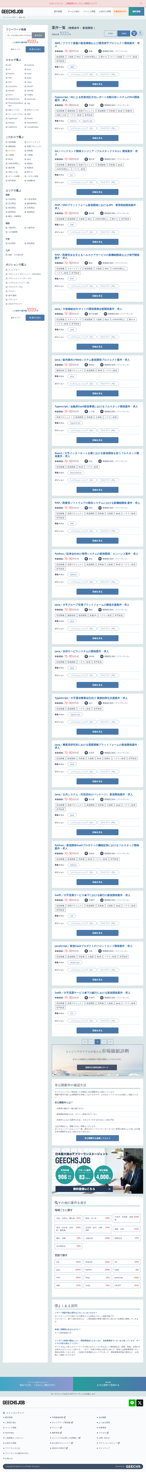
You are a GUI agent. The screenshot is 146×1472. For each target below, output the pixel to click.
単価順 (123, 33)
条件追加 (38, 35)
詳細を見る (98, 84)
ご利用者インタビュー (14, 1438)
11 (97, 1042)
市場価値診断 (57, 1417)
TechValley (9, 1432)
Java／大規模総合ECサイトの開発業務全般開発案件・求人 (88, 308)
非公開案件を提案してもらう (97, 1138)
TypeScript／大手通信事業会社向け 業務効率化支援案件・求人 (91, 698)
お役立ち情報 (105, 11)
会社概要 (102, 1417)
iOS (71, 915)
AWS (72, 67)
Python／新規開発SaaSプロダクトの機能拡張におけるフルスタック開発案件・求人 (97, 846)
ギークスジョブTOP (9, 17)
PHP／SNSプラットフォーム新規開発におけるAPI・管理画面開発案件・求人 (96, 206)
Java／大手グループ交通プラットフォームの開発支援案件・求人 (92, 604)
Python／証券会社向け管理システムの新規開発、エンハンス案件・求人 (96, 553)
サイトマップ (104, 1448)
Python (73, 120)
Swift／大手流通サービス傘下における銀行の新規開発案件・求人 (92, 895)
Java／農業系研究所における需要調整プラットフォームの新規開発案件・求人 (97, 746)
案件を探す (36, 49)
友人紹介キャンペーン (61, 1443)
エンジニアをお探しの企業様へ (65, 1438)
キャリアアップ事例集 (61, 1422)
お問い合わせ (104, 1438)
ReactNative (76, 472)
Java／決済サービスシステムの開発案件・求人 (82, 651)
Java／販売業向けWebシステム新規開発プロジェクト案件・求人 (92, 359)
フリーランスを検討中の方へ (17, 1453)
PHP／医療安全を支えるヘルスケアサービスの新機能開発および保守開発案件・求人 (97, 256)
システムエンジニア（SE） (82, 74)
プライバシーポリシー (108, 1443)
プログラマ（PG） (108, 74)
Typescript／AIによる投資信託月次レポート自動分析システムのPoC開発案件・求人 (97, 98)
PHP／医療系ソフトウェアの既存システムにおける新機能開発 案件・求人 (97, 502)
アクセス (102, 1432)
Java (72, 329)
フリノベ (55, 1427)
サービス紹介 (74, 11)
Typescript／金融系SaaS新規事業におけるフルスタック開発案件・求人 (96, 406)
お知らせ (9, 1458)
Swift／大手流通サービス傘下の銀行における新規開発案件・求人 (92, 992)
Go (71, 174)
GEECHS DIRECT (58, 1448)
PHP (72, 224)
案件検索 (58, 11)
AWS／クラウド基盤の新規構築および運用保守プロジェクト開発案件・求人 (97, 44)
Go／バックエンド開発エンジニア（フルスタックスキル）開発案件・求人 (96, 152)
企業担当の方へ (121, 11)
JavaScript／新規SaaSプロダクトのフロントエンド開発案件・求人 (93, 946)
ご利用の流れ (10, 1422)
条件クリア (15, 49)
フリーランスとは (12, 1448)
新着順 (110, 33)
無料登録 (136, 11)
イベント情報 (89, 11)
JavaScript (75, 962)
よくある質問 (104, 1422)
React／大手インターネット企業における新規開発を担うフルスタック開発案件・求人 (97, 454)
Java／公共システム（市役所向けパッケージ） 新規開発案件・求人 (94, 794)
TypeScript (87, 120)
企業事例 (102, 1427)
